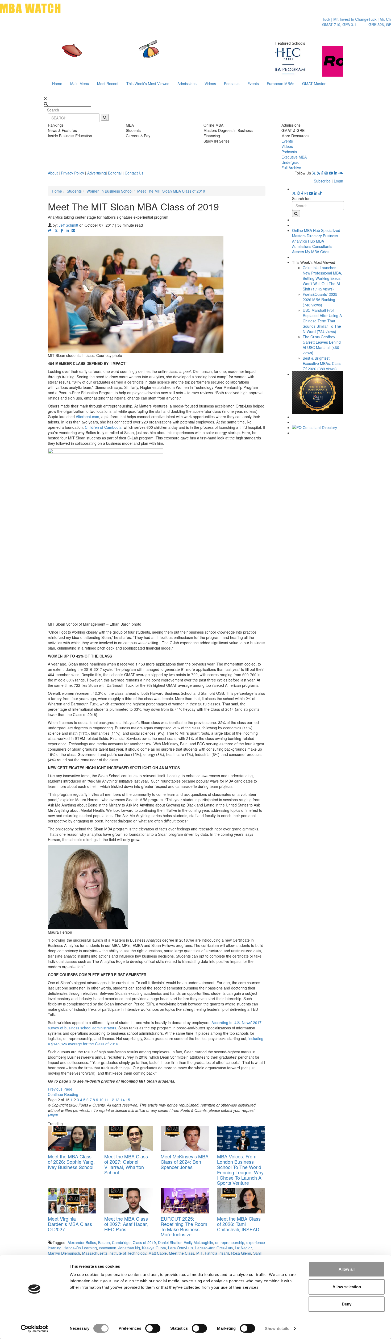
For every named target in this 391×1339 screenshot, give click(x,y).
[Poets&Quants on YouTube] (331, 173)
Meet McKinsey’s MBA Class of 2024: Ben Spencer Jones (185, 1161)
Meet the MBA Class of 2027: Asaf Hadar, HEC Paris (126, 1224)
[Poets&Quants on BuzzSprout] (298, 193)
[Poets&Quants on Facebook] (322, 173)
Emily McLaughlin (198, 1242)
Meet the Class (181, 1253)
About (53, 173)
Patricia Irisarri (217, 1253)
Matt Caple (157, 1253)
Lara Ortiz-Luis (180, 1247)
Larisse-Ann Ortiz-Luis (214, 1247)
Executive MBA (294, 157)
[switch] (152, 1328)
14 (122, 1099)
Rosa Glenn (241, 1253)
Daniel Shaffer (169, 1242)
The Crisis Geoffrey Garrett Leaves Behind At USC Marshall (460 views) (322, 344)
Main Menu (79, 83)
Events (253, 83)
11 (107, 1099)
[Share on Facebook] (62, 230)
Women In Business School (109, 191)
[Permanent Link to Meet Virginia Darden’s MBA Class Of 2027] (72, 1200)
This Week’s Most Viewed (147, 83)
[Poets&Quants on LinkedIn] (335, 173)
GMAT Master (314, 83)
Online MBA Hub (306, 230)
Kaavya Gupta (154, 1247)
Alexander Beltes (82, 1242)
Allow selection (346, 1286)
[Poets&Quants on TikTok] (320, 193)
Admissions (187, 83)
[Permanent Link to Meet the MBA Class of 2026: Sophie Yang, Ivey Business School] (72, 1138)
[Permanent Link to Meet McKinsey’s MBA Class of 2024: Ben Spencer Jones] (185, 1138)
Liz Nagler (243, 1247)
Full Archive (291, 167)
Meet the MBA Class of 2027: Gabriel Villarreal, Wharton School (126, 1164)
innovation (107, 1247)
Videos (210, 83)
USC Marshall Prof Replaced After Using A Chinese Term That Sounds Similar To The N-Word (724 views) (322, 320)
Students (74, 191)
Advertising (96, 173)
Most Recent (107, 83)
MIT (199, 1253)
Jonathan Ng (129, 1247)
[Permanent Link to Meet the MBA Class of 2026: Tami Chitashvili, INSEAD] (241, 1200)
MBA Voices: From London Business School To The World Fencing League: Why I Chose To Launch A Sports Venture (240, 1169)
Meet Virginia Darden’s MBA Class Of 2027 (70, 1224)
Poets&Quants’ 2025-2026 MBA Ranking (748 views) (321, 299)
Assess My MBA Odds (310, 251)
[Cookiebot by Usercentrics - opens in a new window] (34, 1329)
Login (338, 181)
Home (57, 83)
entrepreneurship (229, 1242)
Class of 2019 (144, 1242)
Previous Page (60, 1089)
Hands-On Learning (80, 1247)
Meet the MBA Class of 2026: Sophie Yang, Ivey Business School (71, 1161)
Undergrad (290, 162)
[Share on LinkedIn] (67, 230)
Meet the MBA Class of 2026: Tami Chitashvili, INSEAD (239, 1224)
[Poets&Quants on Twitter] (314, 173)
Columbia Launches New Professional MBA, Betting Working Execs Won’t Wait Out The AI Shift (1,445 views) (322, 278)
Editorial (115, 173)
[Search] (105, 117)
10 (101, 1099)
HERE (53, 1115)
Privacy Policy (72, 173)
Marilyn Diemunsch (64, 1253)
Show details (277, 1328)
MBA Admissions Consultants (312, 243)
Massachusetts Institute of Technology (114, 1253)
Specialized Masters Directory (316, 233)
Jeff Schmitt (68, 225)
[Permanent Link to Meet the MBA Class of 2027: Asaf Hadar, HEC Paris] (128, 1200)
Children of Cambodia (103, 427)
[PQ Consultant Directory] (317, 427)
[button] (50, 230)
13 (117, 1099)
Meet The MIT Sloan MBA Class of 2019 (171, 191)
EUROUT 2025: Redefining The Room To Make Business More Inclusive (184, 1226)
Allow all (347, 1269)
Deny (346, 1304)
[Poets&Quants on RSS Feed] (318, 173)
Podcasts (231, 83)
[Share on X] (56, 230)
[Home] (141, 54)
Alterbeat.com (87, 416)
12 (112, 1099)
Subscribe (322, 181)
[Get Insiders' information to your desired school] (317, 392)
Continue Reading (63, 1094)
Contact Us (134, 173)
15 (128, 1099)
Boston (104, 1242)
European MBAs (280, 83)
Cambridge (121, 1242)
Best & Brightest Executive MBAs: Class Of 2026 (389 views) (322, 363)
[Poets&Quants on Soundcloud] (340, 173)
